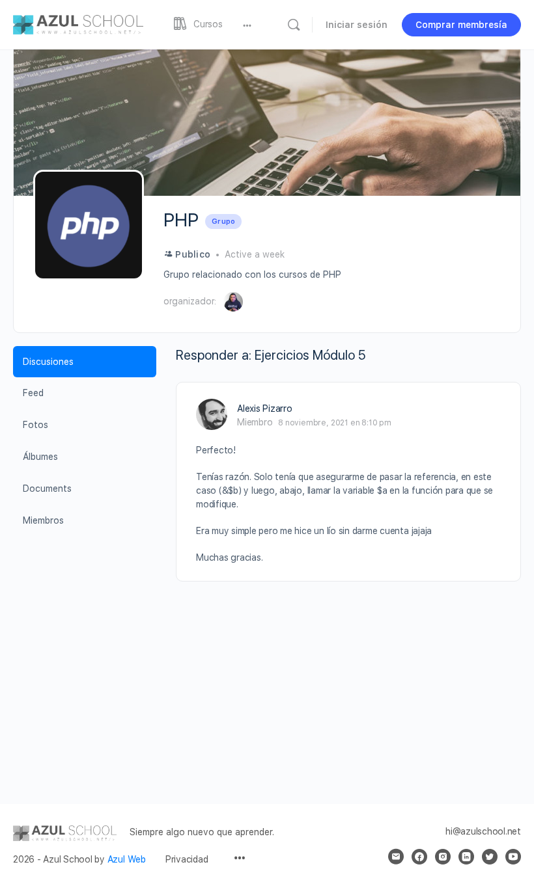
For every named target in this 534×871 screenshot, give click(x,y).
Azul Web (126, 859)
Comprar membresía (461, 25)
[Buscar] (294, 25)
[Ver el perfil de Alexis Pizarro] (211, 414)
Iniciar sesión (356, 25)
